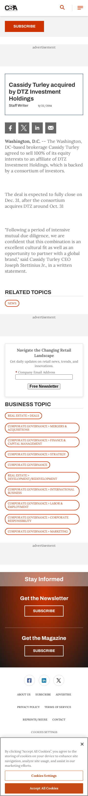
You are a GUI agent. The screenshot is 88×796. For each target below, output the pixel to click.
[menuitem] (10, 127)
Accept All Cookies (44, 788)
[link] (10, 127)
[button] (80, 8)
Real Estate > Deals (23, 415)
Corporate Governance (27, 465)
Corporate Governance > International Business (41, 491)
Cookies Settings (44, 732)
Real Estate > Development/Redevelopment (32, 477)
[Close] (82, 744)
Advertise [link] (63, 694)
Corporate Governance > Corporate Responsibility (38, 519)
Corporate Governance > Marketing (38, 531)
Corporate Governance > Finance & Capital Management (37, 441)
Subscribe (24, 26)
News (12, 303)
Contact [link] (58, 719)
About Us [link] (24, 694)
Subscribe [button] (44, 611)
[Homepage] (11, 8)
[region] (44, 766)
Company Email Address (35, 372)
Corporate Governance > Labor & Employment (35, 505)
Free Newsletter (44, 386)
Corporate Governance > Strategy (37, 454)
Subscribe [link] (43, 694)
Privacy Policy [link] (28, 707)
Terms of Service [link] (57, 707)
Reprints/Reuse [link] (35, 719)
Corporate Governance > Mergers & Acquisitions (37, 427)
